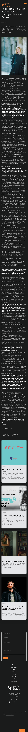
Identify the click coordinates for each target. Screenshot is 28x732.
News (14, 669)
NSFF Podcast (14, 681)
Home (14, 664)
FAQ (14, 678)
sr (20, 730)
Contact (14, 674)
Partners (14, 671)
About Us (14, 667)
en (23, 730)
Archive (14, 676)
